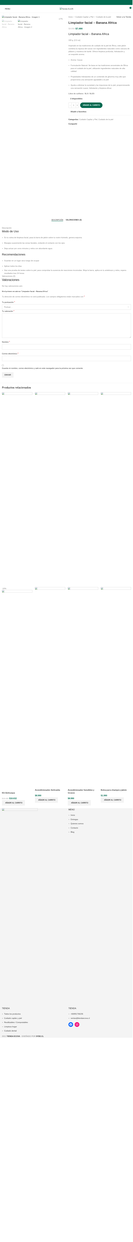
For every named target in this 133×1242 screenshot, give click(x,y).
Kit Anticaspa (8, 792)
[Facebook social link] (64, 2)
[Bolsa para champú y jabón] (116, 489)
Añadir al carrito (91, 105)
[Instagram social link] (68, 2)
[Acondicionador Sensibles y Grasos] (83, 489)
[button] (13, 803)
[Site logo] (66, 9)
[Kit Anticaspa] (17, 489)
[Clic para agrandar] (7, 14)
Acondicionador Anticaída (47, 790)
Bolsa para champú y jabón (114, 790)
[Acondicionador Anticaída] (50, 489)
